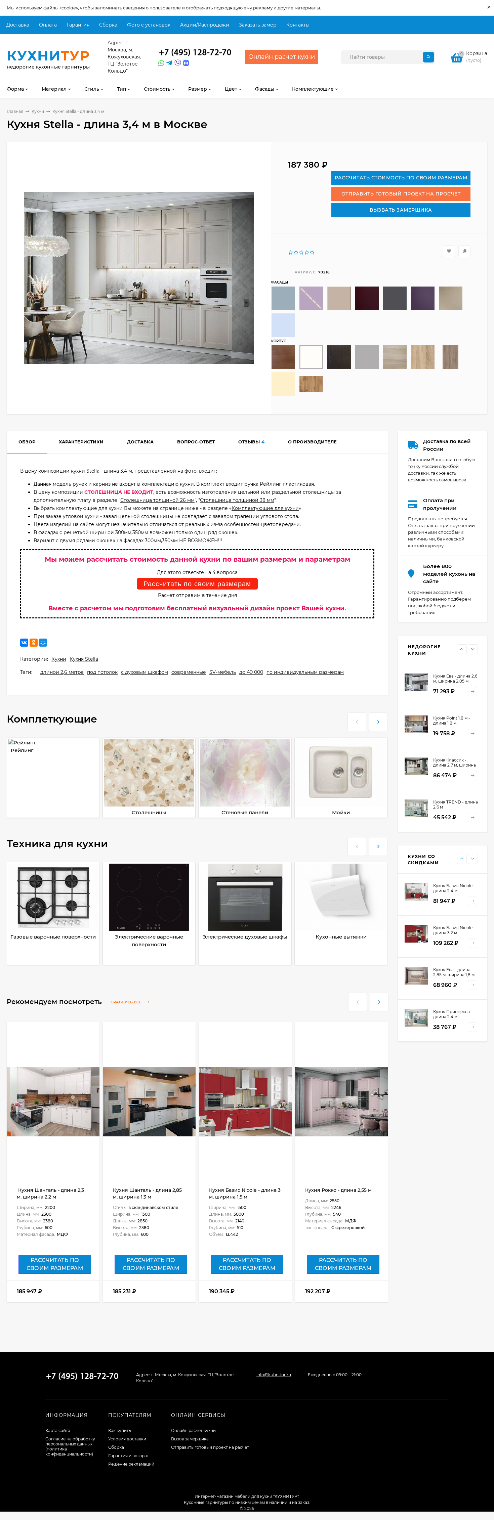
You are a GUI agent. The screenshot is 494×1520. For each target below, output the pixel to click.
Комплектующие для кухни (265, 508)
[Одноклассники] (34, 643)
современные (188, 672)
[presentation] (356, 720)
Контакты (298, 25)
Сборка (108, 25)
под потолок (102, 672)
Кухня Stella (84, 659)
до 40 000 (251, 672)
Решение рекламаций (131, 1464)
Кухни (38, 111)
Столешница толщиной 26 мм (157, 500)
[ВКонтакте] (24, 643)
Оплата (48, 25)
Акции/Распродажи (204, 25)
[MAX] (186, 63)
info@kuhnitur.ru (273, 1374)
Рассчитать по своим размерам (197, 584)
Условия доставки (127, 1438)
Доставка (17, 25)
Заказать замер (258, 25)
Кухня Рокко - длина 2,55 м (338, 1190)
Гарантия (78, 25)
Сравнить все (126, 1002)
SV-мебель (222, 672)
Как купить (119, 1430)
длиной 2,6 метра (62, 672)
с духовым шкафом (144, 672)
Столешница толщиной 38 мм (237, 500)
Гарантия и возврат (128, 1455)
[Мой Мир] (43, 643)
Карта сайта (57, 1430)
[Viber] (176, 63)
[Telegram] (168, 63)
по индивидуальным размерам (305, 672)
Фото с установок (148, 25)
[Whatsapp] (160, 63)
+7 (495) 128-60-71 (195, 52)
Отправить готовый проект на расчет (210, 1447)
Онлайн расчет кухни (193, 1430)
